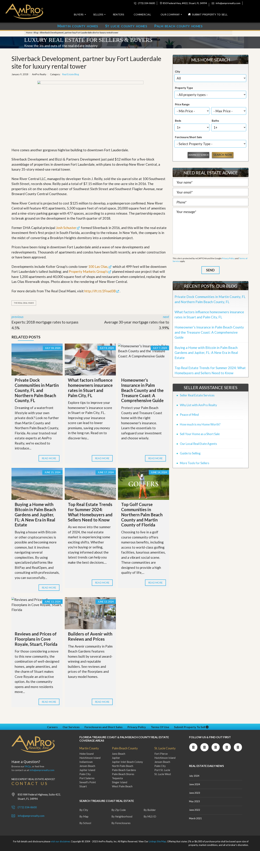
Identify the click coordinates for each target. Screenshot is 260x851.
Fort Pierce (161, 753)
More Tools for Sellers (194, 463)
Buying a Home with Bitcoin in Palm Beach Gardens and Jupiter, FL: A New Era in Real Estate (35, 514)
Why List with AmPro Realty (198, 405)
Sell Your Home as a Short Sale (200, 434)
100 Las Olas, (98, 266)
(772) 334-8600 (146, 3)
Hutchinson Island (89, 757)
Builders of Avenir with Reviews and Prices (90, 636)
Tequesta (117, 778)
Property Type (184, 87)
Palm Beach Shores (123, 774)
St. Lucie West (162, 774)
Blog (36, 32)
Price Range (182, 104)
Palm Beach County (125, 748)
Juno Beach (118, 753)
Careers (52, 727)
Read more (49, 458)
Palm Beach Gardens (124, 770)
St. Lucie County (165, 748)
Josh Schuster (66, 228)
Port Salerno (86, 778)
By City (83, 809)
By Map (83, 816)
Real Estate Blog (70, 74)
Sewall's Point (87, 782)
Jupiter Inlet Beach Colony (127, 761)
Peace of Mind (189, 414)
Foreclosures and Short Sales (104, 727)
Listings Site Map (157, 841)
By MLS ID (150, 816)
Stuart (83, 786)
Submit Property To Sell (190, 727)
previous (44, 322)
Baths (215, 120)
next (136, 322)
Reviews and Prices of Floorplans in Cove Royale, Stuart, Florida (36, 639)
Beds (178, 120)
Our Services (71, 727)
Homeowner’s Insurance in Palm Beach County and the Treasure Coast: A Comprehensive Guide (142, 390)
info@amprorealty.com (227, 3)
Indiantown (86, 761)
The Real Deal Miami (24, 303)
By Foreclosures (121, 823)
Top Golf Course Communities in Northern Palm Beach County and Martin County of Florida (142, 514)
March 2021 (195, 818)
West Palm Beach (122, 786)
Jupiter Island (87, 770)
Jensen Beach (87, 765)
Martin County (89, 748)
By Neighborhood (121, 816)
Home (29, 32)
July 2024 (194, 775)
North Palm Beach (122, 765)
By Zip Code (118, 809)
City (177, 71)
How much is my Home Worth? (200, 424)
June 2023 (194, 792)
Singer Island (119, 782)
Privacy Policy (228, 258)
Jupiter (116, 757)
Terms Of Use (160, 727)
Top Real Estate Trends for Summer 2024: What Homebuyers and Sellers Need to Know (90, 512)
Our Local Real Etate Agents (198, 444)
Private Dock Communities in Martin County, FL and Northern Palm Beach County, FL (37, 390)
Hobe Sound (86, 753)
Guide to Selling (190, 453)
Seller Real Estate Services (197, 395)
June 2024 (194, 784)
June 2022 (194, 809)
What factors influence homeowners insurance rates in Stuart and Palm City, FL (90, 387)
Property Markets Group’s (88, 271)
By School (85, 823)
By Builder (150, 809)
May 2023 (194, 801)
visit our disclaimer (60, 841)
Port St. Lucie (162, 770)
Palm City (85, 774)
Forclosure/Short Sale (188, 137)
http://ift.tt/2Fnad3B (100, 291)
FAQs (28, 766)
